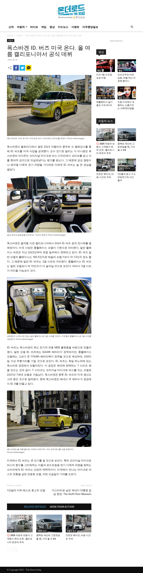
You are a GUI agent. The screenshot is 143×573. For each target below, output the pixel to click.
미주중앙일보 (90, 27)
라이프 (34, 27)
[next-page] (15, 549)
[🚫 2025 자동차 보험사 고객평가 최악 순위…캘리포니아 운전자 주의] (20, 523)
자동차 (21, 27)
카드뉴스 (63, 27)
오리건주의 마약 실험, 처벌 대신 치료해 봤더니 (127, 77)
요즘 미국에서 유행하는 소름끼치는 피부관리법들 (126, 105)
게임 (43, 27)
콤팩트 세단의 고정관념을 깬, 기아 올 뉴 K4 (126, 146)
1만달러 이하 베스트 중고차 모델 (26, 490)
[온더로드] (71, 11)
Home (10, 35)
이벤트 (75, 27)
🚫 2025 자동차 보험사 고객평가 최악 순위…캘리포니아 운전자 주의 (20, 539)
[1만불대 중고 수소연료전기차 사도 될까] (127, 165)
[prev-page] (9, 549)
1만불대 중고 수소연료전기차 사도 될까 (127, 177)
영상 (52, 27)
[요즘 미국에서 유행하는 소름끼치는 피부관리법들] (127, 92)
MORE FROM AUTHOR (62, 507)
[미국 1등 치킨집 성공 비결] (105, 65)
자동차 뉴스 (42, 531)
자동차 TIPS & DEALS (124, 169)
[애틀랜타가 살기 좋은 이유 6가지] (105, 92)
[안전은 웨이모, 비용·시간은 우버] (78, 523)
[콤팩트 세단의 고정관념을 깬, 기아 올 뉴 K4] (49, 523)
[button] (132, 27)
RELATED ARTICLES (35, 507)
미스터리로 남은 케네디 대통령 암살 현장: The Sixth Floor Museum (71, 492)
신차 (11, 27)
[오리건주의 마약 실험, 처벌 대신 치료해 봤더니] (127, 65)
